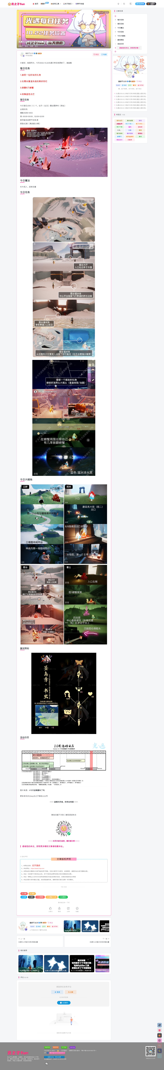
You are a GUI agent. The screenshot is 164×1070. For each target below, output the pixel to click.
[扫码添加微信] (159, 1045)
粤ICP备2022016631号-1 (88, 1050)
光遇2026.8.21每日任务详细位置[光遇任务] (131, 99)
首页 (36, 4)
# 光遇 (24, 897)
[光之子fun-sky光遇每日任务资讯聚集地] (17, 1053)
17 (44, 926)
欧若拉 (140, 133)
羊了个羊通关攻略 (130, 124)
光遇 (31, 46)
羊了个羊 (119, 127)
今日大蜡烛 (121, 36)
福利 (129, 127)
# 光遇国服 (40, 897)
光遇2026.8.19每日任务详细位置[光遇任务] (131, 105)
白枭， (119, 130)
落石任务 (120, 24)
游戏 (26, 46)
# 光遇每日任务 (51, 897)
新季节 (119, 136)
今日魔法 (120, 28)
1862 (39, 926)
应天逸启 (64, 1050)
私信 (105, 54)
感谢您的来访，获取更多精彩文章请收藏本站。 (130, 48)
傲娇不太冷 (29, 53)
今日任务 (120, 32)
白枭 (129, 130)
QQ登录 (65, 1003)
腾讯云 (72, 1050)
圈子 (45, 3)
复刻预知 (120, 40)
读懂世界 (119, 124)
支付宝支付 (129, 136)
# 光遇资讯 (63, 897)
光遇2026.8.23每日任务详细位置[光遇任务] (131, 94)
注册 (71, 992)
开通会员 (152, 4)
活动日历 (120, 44)
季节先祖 (80, 4)
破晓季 (140, 127)
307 (33, 926)
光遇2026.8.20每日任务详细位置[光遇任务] (131, 102)
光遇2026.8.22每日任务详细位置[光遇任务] (131, 96)
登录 (58, 992)
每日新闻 (119, 133)
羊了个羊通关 (140, 124)
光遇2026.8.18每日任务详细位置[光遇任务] (131, 108)
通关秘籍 (130, 121)
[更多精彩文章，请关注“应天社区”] (64, 851)
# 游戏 (31, 897)
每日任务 (120, 20)
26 (49, 926)
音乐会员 (119, 121)
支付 (140, 136)
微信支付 (119, 140)
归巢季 (130, 140)
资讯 (140, 121)
